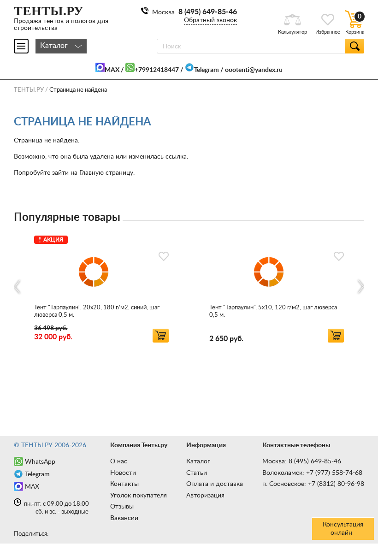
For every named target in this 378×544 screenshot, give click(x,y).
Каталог (198, 461)
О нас (118, 461)
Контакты (124, 484)
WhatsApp (40, 462)
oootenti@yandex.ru (254, 70)
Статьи (196, 473)
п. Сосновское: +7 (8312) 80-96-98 (313, 484)
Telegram (206, 70)
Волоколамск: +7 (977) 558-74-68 (312, 473)
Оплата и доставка (214, 484)
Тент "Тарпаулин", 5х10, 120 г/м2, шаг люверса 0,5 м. (273, 311)
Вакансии (124, 518)
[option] (101, 287)
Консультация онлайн (343, 528)
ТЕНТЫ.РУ (29, 90)
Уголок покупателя (138, 495)
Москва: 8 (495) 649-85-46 (301, 461)
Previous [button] (18, 287)
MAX (112, 70)
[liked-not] (164, 256)
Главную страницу (106, 173)
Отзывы (122, 506)
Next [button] (360, 287)
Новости (123, 473)
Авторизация (205, 495)
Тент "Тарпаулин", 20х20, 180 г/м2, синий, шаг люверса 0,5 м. (96, 311)
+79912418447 (157, 70)
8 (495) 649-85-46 (207, 12)
